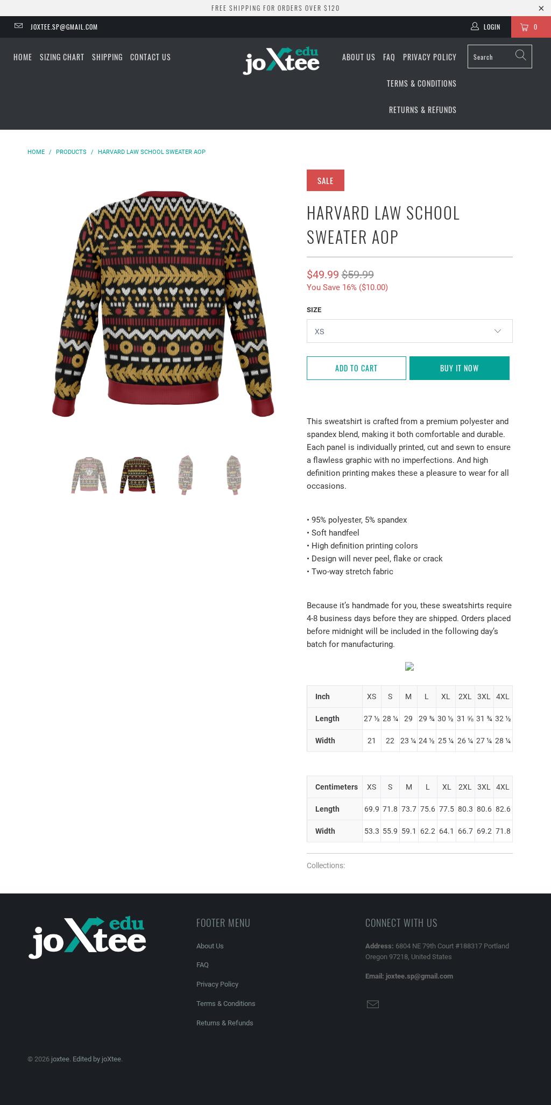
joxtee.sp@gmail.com (64, 26)
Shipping (107, 56)
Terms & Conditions (422, 83)
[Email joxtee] (18, 27)
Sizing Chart (62, 56)
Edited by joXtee (97, 1059)
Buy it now (459, 368)
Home (22, 56)
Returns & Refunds (423, 109)
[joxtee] (281, 62)
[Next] (281, 304)
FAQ (389, 56)
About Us (359, 56)
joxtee (60, 1059)
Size (314, 310)
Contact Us (150, 56)
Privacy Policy (430, 56)
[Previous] (41, 304)
